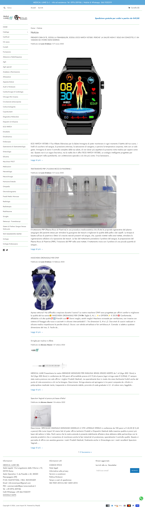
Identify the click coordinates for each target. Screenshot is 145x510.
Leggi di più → (37, 160)
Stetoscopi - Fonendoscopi (12, 221)
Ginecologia (7, 151)
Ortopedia (6, 186)
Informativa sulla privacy (58, 471)
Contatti (5, 47)
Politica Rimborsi (56, 477)
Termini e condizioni (57, 474)
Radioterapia (7, 206)
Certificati (6, 37)
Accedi (33, 8)
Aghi (4, 62)
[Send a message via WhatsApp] (141, 498)
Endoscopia (7, 142)
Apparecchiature (8, 82)
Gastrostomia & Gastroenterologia (14, 146)
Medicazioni (7, 166)
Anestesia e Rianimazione (11, 72)
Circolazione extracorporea (12, 102)
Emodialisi (6, 132)
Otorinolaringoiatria (9, 191)
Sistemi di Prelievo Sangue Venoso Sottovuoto (14, 227)
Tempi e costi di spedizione (60, 480)
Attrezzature (7, 77)
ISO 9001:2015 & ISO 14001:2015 (63, 483)
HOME (5, 27)
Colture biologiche (9, 107)
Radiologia (6, 201)
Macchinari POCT (9, 161)
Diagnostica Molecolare (11, 117)
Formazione (7, 52)
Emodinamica (7, 137)
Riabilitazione (7, 211)
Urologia (6, 239)
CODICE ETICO (55, 465)
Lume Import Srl (21, 505)
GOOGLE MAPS (9, 495)
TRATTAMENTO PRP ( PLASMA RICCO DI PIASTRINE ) (51, 169)
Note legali (53, 468)
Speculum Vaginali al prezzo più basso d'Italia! (48, 398)
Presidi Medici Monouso (11, 196)
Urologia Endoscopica (10, 244)
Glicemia (6, 157)
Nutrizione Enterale (9, 181)
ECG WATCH (7, 127)
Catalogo (15, 32)
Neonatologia (7, 171)
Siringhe (5, 216)
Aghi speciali (7, 67)
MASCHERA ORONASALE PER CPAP (45, 258)
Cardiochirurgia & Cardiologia (13, 92)
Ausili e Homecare (9, 87)
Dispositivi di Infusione (10, 122)
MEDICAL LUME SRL (11, 465)
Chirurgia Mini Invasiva (10, 97)
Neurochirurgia (8, 176)
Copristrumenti (8, 112)
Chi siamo (6, 42)
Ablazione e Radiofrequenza (12, 57)
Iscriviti (40, 8)
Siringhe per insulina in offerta (42, 341)
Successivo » (86, 452)
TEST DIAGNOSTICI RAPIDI (12, 234)
